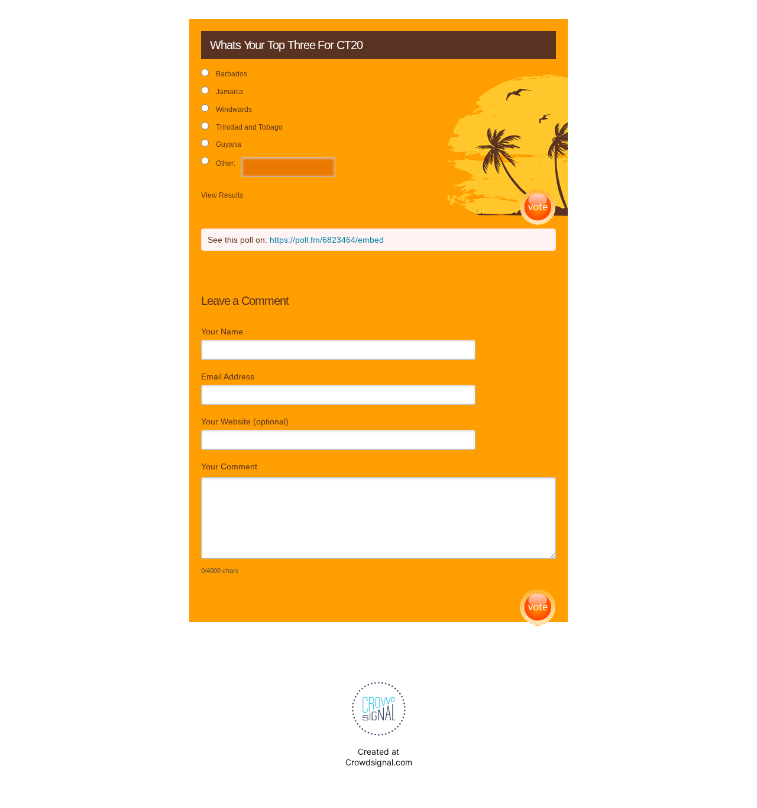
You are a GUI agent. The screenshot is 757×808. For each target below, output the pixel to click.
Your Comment (229, 466)
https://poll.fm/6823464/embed (327, 239)
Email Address (227, 376)
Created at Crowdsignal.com (378, 756)
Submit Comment (538, 608)
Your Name (222, 331)
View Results (222, 195)
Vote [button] (538, 207)
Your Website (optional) (245, 421)
